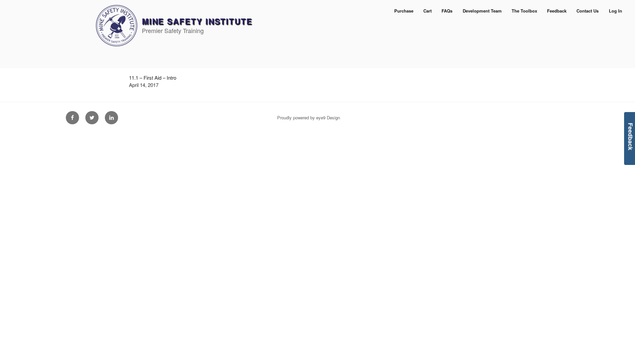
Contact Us (587, 11)
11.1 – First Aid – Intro (152, 77)
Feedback (557, 11)
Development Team (482, 11)
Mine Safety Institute (197, 21)
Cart (427, 11)
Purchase (403, 11)
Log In (615, 11)
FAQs (447, 11)
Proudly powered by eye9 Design (308, 117)
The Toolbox (524, 11)
